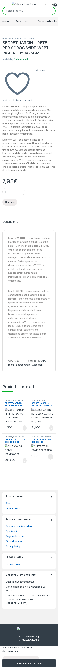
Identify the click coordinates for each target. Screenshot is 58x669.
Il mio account (13, 508)
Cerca (51, 11)
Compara (40, 70)
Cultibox (8, 437)
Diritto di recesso (14, 541)
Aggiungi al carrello (30, 663)
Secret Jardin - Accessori (26, 38)
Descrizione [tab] (10, 221)
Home (5, 21)
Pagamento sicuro (15, 536)
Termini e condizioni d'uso (19, 526)
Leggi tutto (50, 457)
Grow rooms (22, 21)
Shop (8, 503)
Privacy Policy (13, 546)
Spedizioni (11, 531)
